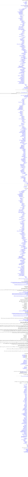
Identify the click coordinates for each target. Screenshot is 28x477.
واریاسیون (23, 232)
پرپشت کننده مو (22, 39)
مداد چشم (23, 21)
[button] (26, 292)
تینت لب (23, 31)
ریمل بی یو (21, 17)
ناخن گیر (23, 238)
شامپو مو (23, 65)
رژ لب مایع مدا (21, 34)
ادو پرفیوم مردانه (23, 53)
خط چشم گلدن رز (20, 195)
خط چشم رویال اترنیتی (20, 11)
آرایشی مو (24, 357)
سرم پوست (24, 139)
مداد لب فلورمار (21, 36)
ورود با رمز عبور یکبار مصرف (14, 93)
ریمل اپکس (21, 15)
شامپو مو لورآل (21, 66)
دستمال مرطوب (22, 170)
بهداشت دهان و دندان (23, 166)
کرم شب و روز (23, 130)
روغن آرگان (21, 254)
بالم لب (23, 126)
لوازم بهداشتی (25, 58)
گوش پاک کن (22, 171)
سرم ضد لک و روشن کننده (21, 75)
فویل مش (24, 180)
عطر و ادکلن (25, 52)
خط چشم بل (21, 106)
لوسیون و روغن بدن (21, 61)
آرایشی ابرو (24, 356)
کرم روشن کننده (22, 77)
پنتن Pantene (22, 145)
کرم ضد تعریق (22, 70)
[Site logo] (24, 5)
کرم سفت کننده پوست (21, 78)
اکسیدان (24, 178)
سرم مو (23, 64)
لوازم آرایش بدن (23, 127)
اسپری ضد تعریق (22, 164)
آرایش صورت (23, 22)
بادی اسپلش (24, 161)
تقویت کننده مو (23, 156)
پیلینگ (24, 137)
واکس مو (23, 45)
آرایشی (26, 189)
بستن (27, 183)
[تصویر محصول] (20, 294)
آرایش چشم (24, 8)
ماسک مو (23, 43)
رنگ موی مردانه (23, 177)
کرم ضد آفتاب (22, 79)
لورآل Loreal (22, 146)
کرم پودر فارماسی (20, 28)
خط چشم (23, 192)
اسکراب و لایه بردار (22, 72)
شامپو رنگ (23, 42)
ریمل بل (22, 199)
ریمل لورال (21, 19)
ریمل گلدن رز (21, 115)
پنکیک (23, 100)
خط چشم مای (21, 14)
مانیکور (26, 84)
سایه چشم (23, 20)
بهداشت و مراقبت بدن (22, 167)
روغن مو (23, 63)
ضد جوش (23, 76)
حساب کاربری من (23, 439)
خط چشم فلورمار (20, 12)
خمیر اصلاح (22, 169)
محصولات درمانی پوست (21, 83)
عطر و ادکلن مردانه (23, 57)
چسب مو (23, 40)
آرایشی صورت (23, 355)
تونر (23, 73)
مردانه (26, 85)
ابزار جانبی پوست (25, 50)
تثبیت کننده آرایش (22, 24)
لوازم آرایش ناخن (23, 128)
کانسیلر (23, 103)
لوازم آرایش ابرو (23, 47)
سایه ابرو (23, 121)
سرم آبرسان (22, 74)
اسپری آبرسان (22, 71)
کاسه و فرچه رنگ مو (21, 229)
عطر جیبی (24, 56)
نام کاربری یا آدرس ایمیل (25, 89)
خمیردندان (23, 59)
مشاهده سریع (26, 311)
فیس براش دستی (22, 268)
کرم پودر (23, 99)
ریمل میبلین (21, 111)
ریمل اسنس (21, 16)
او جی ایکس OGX (22, 147)
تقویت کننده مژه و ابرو (21, 118)
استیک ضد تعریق (22, 260)
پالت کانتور (25, 51)
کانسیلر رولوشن (21, 26)
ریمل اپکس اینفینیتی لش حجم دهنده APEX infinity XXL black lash (21, 284)
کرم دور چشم (23, 133)
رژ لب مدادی (22, 124)
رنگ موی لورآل (22, 176)
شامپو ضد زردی (23, 149)
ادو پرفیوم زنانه (23, 242)
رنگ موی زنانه (23, 175)
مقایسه (26, 442)
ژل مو (23, 227)
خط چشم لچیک (21, 13)
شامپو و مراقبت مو (23, 62)
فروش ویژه (25, 186)
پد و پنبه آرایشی (22, 46)
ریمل (23, 197)
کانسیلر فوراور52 (21, 27)
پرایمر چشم (22, 117)
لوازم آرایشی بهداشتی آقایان (21, 67)
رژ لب (23, 32)
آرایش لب (24, 30)
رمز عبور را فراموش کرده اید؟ (24, 92)
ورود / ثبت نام (25, 443)
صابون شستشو (23, 173)
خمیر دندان (25, 366)
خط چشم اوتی (21, 10)
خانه (27, 278)
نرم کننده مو (22, 44)
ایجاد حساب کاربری (25, 88)
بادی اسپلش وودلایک (21, 55)
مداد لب (23, 35)
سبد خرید (24, 440)
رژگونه (23, 25)
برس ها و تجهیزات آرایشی (22, 233)
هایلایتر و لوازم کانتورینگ (21, 212)
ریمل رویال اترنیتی (20, 112)
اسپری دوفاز (23, 138)
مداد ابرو (23, 48)
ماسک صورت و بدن (21, 82)
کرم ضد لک (24, 134)
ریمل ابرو (23, 235)
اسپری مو (23, 221)
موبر (23, 168)
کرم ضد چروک (22, 272)
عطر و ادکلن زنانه (23, 158)
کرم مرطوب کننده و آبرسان (21, 81)
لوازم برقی (25, 247)
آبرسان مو (23, 37)
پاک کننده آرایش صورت (22, 129)
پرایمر (23, 23)
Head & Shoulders (22, 148)
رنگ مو (23, 41)
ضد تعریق (24, 68)
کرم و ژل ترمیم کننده (21, 274)
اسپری (24, 54)
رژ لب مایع (22, 33)
